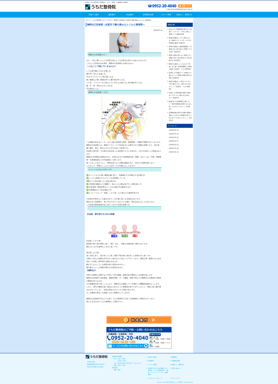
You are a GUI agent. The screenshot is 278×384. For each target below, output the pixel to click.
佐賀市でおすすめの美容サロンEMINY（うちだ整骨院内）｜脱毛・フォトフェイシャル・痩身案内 (158, 371)
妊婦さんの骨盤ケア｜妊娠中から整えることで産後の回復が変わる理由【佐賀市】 (180, 75)
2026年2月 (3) (174, 152)
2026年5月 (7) (174, 141)
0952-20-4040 (98, 367)
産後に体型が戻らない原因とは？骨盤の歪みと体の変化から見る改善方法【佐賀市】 (180, 57)
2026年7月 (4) (174, 134)
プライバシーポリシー (155, 378)
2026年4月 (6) (174, 145)
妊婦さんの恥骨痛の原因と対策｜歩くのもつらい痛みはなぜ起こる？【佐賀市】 (180, 95)
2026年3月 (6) (174, 148)
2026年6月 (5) (174, 137)
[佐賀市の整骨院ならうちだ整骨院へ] (100, 8)
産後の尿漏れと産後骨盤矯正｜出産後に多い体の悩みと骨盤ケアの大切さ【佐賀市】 (180, 49)
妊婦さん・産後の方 (177, 364)
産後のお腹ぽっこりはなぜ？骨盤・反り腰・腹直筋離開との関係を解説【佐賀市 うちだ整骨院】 (180, 66)
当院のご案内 (152, 357)
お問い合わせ (175, 368)
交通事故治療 (175, 361)
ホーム (88, 20)
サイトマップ (175, 378)
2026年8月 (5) (174, 130)
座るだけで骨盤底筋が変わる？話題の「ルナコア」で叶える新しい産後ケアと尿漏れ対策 (180, 31)
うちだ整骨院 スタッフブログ (102, 20)
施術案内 (174, 357)
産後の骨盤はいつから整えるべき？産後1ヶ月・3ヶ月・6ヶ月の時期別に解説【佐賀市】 (180, 40)
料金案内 (151, 361)
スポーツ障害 (152, 364)
